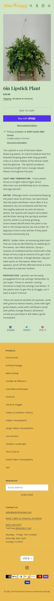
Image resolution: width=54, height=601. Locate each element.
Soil (8, 467)
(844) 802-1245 (23, 528)
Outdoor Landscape (16, 443)
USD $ (26, 558)
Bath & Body (12, 373)
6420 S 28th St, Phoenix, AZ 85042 (24, 518)
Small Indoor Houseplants (19, 459)
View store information (17, 142)
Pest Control (12, 451)
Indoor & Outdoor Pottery (19, 412)
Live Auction (12, 436)
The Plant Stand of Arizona (22, 591)
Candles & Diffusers (16, 381)
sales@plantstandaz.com (19, 512)
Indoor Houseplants (16, 420)
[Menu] (49, 5)
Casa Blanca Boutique (17, 388)
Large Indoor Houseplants (19, 428)
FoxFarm (10, 396)
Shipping (7, 98)
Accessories (12, 357)
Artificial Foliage (14, 365)
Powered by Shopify (41, 591)
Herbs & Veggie (14, 404)
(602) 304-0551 (14, 524)
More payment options (27, 125)
